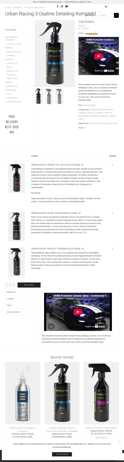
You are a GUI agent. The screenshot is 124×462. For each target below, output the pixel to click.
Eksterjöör (99, 113)
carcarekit (93, 123)
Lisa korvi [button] (20, 394)
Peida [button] (88, 2)
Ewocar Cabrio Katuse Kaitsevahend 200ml (23, 435)
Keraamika (93, 116)
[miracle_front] (16, 262)
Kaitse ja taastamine (34, 7)
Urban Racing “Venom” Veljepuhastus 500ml (101, 432)
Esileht (8, 7)
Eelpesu (90, 113)
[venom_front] (16, 178)
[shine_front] (16, 226)
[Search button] (116, 15)
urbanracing (112, 123)
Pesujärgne (104, 116)
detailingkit (102, 123)
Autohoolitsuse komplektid (101, 109)
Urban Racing (101, 437)
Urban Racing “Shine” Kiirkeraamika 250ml (62, 435)
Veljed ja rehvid (110, 428)
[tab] (11, 292)
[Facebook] (85, 128)
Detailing (18, 7)
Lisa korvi (30, 285)
